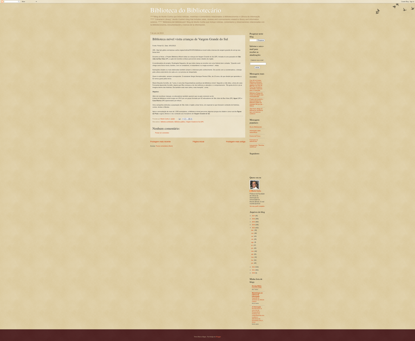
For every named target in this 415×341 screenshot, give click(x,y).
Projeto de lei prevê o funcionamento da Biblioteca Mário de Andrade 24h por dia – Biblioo (256, 102)
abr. (252, 254)
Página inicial (198, 142)
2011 (253, 270)
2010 (253, 273)
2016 (253, 219)
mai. (252, 251)
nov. (252, 233)
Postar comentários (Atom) (164, 146)
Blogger (218, 337)
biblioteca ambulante (167, 122)
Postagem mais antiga (235, 142)
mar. (252, 257)
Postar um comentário (162, 133)
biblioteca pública (179, 122)
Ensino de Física (255, 136)
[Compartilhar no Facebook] (189, 119)
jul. (252, 245)
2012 (253, 267)
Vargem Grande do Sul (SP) (195, 122)
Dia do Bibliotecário (256, 127)
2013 (253, 228)
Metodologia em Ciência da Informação (257, 294)
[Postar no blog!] (185, 119)
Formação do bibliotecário (254, 140)
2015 (253, 222)
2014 (253, 225)
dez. (252, 230)
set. (252, 239)
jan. (252, 263)
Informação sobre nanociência (255, 131)
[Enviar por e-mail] (183, 119)
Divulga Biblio (256, 286)
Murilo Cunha (256, 191)
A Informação (256, 307)
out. (252, 236)
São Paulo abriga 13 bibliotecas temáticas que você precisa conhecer (256, 111)
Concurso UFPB (256, 287)
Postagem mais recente (160, 142)
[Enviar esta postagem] (179, 119)
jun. (252, 248)
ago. (252, 242)
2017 (253, 216)
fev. (252, 260)
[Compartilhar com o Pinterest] (191, 119)
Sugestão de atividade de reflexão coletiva (258, 299)
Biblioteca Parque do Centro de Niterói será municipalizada (256, 94)
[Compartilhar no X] (187, 119)
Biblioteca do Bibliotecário (185, 10)
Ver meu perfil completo (257, 206)
